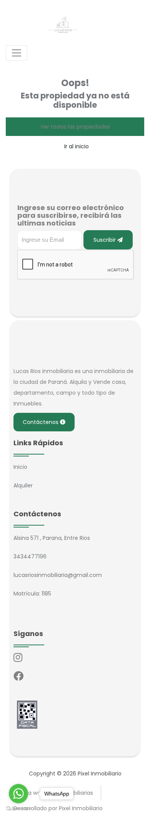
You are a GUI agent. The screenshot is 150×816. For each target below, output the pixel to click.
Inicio (20, 467)
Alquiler (23, 485)
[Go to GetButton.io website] (18, 808)
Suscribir (105, 240)
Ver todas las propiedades (75, 127)
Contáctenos (41, 422)
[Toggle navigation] (16, 53)
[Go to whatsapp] (18, 793)
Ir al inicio (76, 146)
